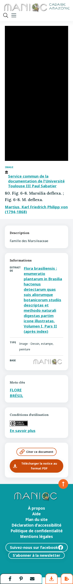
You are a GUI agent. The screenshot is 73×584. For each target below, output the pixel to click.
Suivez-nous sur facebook (34, 547)
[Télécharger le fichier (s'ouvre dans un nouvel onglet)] (51, 579)
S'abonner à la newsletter (36, 555)
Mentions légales (36, 536)
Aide (36, 513)
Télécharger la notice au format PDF (39, 466)
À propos (36, 508)
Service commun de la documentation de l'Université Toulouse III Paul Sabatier (36, 181)
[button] (10, 578)
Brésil (16, 395)
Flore (16, 389)
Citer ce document (39, 452)
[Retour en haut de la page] (63, 484)
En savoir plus (22, 430)
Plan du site (36, 519)
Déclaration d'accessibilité (36, 525)
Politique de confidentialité (37, 530)
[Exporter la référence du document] (67, 579)
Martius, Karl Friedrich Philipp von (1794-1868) (36, 209)
